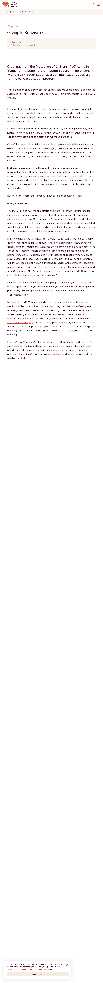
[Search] (93, 4)
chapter (20, 358)
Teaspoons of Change (19, 323)
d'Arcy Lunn (17, 42)
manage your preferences (32, 969)
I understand (37, 974)
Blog (9, 12)
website (57, 354)
